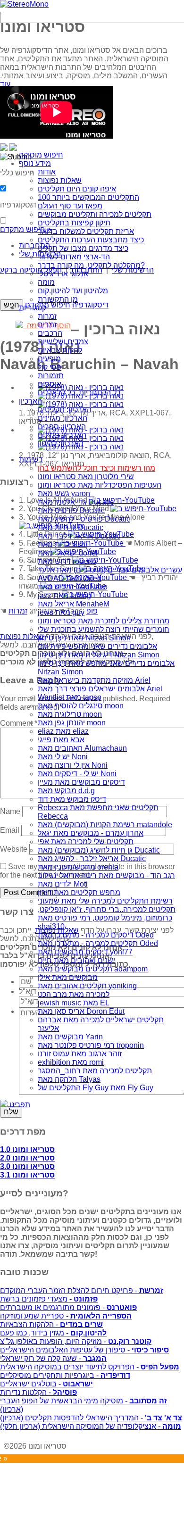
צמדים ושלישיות (63, 342)
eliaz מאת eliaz (63, 731)
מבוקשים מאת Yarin (70, 1037)
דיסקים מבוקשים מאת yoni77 (85, 952)
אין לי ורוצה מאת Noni (73, 765)
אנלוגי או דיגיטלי (63, 274)
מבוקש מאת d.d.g (66, 791)
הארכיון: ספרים (62, 427)
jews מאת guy (61, 612)
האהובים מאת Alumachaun (82, 748)
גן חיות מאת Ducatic (70, 527)
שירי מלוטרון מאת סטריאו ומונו (86, 477)
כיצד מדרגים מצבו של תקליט (83, 248)
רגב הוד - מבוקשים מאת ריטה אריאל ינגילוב (106, 875)
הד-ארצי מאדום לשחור (74, 257)
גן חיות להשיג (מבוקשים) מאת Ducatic (99, 850)
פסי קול (49, 367)
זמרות (47, 316)
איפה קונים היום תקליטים (77, 189)
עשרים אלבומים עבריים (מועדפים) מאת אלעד (110, 570)
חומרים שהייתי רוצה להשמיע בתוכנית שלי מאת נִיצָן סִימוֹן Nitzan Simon (103, 633)
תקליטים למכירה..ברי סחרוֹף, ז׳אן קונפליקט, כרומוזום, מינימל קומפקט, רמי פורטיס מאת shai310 (107, 917)
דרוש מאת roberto (67, 561)
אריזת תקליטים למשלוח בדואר (86, 231)
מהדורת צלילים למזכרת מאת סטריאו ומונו (103, 621)
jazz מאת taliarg (64, 595)
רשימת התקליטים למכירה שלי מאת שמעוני (105, 901)
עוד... (8, 84)
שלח (11, 1112)
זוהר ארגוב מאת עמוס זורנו (80, 1054)
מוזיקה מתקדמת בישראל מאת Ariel (94, 680)
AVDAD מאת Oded (69, 578)
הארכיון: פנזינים (62, 435)
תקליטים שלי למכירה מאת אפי (86, 842)
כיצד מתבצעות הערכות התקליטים (91, 240)
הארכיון (30, 401)
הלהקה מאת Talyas (69, 1079)
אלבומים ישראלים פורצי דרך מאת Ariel (100, 689)
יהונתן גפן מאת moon (72, 723)
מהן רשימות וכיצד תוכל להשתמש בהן (96, 468)
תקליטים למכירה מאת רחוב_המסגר (95, 1071)
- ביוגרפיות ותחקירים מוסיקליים (65, 1375)
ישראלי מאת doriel (68, 553)
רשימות (31, 460)
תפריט (19, 1105)
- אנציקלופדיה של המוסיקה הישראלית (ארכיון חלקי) (90, 1426)
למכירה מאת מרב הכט (73, 994)
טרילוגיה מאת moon (70, 714)
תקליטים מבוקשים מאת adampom (93, 969)
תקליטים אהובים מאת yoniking (87, 986)
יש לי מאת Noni (63, 757)
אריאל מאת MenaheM (73, 604)
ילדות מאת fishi (62, 544)
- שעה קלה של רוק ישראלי (53, 1358)
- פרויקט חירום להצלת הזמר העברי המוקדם (81, 1290)
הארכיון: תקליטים (65, 410)
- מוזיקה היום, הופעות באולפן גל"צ (75, 1341)
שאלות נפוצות (60, 180)
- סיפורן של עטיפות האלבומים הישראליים (84, 1350)
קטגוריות (32, 308)
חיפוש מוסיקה (41, 155)
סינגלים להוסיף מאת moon (81, 706)
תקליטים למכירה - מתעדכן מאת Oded (98, 943)
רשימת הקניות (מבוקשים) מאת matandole (105, 825)
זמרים (47, 325)
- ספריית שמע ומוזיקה (66, 1316)
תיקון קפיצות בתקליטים (74, 223)
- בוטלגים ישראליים (46, 1384)
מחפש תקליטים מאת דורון (79, 892)
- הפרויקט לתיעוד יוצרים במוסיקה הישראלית (89, 1367)
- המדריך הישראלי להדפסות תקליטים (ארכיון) (91, 1418)
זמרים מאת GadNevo (73, 587)
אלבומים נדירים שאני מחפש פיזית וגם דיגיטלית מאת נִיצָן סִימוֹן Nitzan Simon (98, 650)
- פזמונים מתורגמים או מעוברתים (68, 1307)
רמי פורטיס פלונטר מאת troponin (91, 1045)
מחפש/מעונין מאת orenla (78, 867)
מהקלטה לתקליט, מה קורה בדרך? (91, 265)
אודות (47, 172)
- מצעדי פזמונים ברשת (49, 1299)
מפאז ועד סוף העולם (70, 206)
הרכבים (50, 333)
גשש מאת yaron (64, 493)
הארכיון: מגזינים (62, 418)
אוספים (49, 384)
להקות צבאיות (60, 350)
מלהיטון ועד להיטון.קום (73, 291)
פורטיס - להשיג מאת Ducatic (84, 519)
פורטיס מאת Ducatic (71, 510)
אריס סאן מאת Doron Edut (81, 1011)
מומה (46, 282)
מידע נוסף (35, 163)
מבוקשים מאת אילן (68, 977)
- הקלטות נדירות (38, 1392)
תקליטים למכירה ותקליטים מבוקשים (94, 214)
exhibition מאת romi (71, 1062)
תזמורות (51, 376)
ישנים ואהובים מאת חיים (76, 960)
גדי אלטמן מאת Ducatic (76, 502)
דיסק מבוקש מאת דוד (72, 799)
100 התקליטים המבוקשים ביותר (88, 197)
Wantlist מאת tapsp (69, 697)
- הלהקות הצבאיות (51, 1324)
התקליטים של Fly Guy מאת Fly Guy (95, 1088)
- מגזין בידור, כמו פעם (53, 1333)
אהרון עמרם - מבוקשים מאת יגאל (90, 833)
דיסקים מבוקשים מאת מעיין (81, 782)
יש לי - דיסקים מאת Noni (77, 774)
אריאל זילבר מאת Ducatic (79, 536)
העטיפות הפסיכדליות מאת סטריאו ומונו (99, 485)
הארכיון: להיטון (61, 444)
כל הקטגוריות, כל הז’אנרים (79, 393)
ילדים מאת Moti (63, 884)
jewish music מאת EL (73, 1003)
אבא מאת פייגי (61, 740)
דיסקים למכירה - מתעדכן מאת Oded (96, 935)
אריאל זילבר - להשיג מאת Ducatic (92, 858)
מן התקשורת (58, 299)
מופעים (49, 359)
